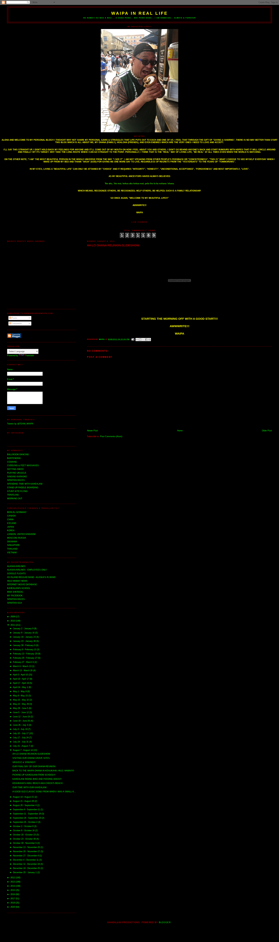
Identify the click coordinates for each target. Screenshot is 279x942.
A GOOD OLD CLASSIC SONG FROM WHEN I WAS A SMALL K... (44, 791)
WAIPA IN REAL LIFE (139, 13)
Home (180, 430)
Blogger (165, 922)
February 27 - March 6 (23, 662)
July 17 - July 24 (21, 737)
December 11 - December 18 (26, 864)
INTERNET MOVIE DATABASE (22, 584)
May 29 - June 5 (21, 708)
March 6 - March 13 (22, 666)
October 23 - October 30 (24, 839)
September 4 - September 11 (27, 809)
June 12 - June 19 (22, 716)
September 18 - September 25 (27, 818)
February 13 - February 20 (25, 653)
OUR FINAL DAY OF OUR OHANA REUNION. (34, 766)
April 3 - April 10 (21, 674)
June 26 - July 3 (21, 725)
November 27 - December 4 (26, 855)
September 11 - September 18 (27, 813)
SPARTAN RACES (16, 599)
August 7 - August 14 (23, 750)
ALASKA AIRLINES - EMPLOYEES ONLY (27, 570)
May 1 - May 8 (20, 691)
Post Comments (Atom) (111, 436)
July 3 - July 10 (20, 729)
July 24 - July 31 (21, 742)
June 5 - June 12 (21, 712)
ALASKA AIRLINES (16, 566)
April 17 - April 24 (21, 683)
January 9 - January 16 (24, 632)
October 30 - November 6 (25, 843)
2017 (13, 898)
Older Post (267, 430)
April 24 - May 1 (21, 687)
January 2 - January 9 (23, 628)
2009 (13, 616)
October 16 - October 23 (24, 834)
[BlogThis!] (140, 339)
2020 (13, 907)
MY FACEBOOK (15, 595)
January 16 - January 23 (24, 637)
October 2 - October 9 (23, 826)
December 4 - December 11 (26, 860)
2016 (13, 894)
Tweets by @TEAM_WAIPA (20, 423)
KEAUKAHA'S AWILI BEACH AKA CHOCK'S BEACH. (37, 783)
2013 (13, 882)
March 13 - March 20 (23, 670)
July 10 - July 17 (21, 733)
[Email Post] (133, 339)
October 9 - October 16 (24, 830)
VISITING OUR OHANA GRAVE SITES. (31, 758)
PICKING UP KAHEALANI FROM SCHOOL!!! (33, 775)
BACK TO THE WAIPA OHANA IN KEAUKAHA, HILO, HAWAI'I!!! (43, 770)
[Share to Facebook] (146, 339)
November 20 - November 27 (27, 851)
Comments (16, 323)
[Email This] (137, 339)
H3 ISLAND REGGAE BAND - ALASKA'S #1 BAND (31, 577)
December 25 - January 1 (25, 872)
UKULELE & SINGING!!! (24, 762)
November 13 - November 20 (27, 847)
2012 (13, 877)
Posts (14, 318)
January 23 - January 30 (24, 641)
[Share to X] (143, 339)
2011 (13, 625)
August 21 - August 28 (24, 801)
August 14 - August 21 (24, 797)
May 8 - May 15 (20, 695)
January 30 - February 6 (24, 645)
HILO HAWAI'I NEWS (17, 581)
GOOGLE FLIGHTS (16, 573)
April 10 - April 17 (21, 679)
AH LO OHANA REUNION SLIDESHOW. (31, 754)
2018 (13, 903)
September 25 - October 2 (25, 822)
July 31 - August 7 (22, 746)
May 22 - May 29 (21, 704)
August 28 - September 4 (25, 805)
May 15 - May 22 (21, 700)
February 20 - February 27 (25, 658)
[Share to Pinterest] (149, 339)
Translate (29, 355)
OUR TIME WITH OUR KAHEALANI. (29, 787)
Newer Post (92, 430)
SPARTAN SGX (14, 603)
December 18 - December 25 (27, 868)
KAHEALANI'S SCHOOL (18, 588)
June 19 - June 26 (22, 721)
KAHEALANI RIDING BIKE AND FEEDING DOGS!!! (37, 779)
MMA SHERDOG (15, 592)
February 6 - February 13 (25, 649)
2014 (13, 886)
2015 (13, 890)
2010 (13, 621)
